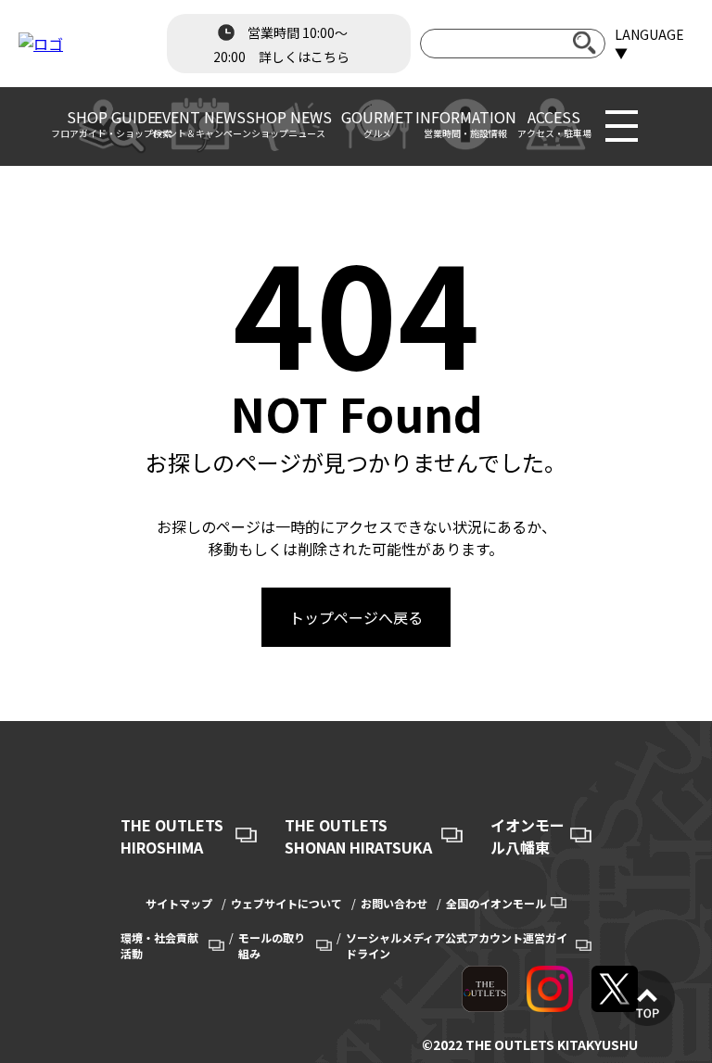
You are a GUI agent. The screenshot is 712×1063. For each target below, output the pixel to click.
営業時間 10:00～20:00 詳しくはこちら (281, 44)
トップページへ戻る (356, 617)
